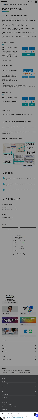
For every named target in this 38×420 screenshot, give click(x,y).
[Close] (35, 414)
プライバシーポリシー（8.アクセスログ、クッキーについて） (15, 417)
